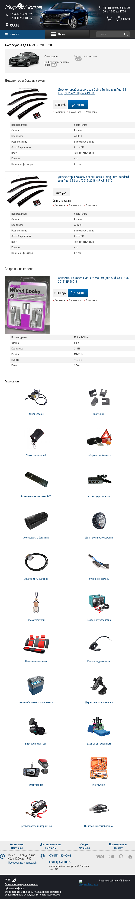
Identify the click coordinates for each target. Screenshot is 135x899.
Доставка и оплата (50, 844)
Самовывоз (75, 112)
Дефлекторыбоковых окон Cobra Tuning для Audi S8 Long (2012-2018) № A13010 (92, 91)
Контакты (50, 848)
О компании (17, 844)
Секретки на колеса (19, 269)
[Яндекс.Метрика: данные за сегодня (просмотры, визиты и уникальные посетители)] (88, 883)
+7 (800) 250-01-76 (21, 18)
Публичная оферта (14, 888)
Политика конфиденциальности (21, 884)
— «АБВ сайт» (114, 880)
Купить (80, 104)
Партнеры (17, 848)
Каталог (15, 34)
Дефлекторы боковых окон (25, 80)
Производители (118, 844)
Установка (91, 112)
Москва (14, 24)
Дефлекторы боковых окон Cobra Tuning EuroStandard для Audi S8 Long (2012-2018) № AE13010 (93, 178)
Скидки (84, 844)
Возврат (118, 848)
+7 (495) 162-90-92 (21, 14)
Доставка (59, 112)
